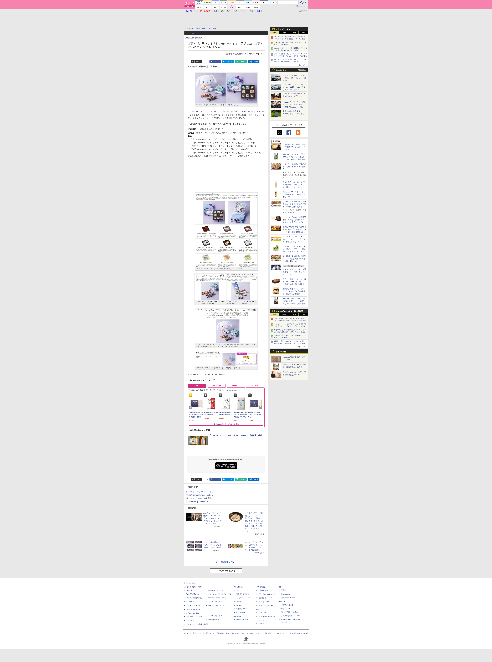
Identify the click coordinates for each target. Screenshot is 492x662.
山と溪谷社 (238, 605)
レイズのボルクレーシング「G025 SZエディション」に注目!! (294, 77)
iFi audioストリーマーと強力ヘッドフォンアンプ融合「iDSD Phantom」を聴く (294, 104)
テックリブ (260, 620)
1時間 (274, 33)
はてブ (230, 61)
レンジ (255, 386)
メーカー (243, 11)
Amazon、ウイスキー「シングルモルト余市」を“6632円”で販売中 (294, 194)
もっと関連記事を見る (225, 562)
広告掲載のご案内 (223, 633)
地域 (251, 11)
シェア (217, 61)
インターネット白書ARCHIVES (197, 624)
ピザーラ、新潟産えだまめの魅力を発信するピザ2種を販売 (294, 166)
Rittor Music (238, 587)
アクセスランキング (284, 29)
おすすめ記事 (281, 352)
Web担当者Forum (192, 594)
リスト (206, 61)
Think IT (189, 590)
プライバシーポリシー (254, 633)
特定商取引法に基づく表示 (299, 633)
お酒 (235, 11)
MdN (258, 609)
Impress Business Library (217, 598)
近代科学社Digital (242, 620)
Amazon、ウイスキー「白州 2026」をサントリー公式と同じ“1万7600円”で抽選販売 (294, 156)
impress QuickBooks (288, 598)
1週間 (294, 33)
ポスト (198, 61)
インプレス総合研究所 (194, 598)
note (242, 61)
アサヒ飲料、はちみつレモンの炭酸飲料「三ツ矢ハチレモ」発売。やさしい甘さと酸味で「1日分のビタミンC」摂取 (294, 187)
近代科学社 (238, 616)
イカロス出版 (260, 587)
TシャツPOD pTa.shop (289, 612)
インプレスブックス (215, 616)
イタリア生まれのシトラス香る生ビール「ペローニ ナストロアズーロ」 (294, 271)
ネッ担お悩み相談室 (193, 609)
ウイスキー (216, 386)
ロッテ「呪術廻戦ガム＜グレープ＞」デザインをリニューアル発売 (212, 544)
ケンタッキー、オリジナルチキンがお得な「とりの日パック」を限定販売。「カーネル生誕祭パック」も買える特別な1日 (290, 39)
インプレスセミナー (215, 602)
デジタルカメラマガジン (194, 616)
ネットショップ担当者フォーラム (219, 594)
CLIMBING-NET (241, 613)
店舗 (215, 11)
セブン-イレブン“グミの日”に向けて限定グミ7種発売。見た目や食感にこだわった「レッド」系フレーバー (290, 62)
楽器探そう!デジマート (244, 594)
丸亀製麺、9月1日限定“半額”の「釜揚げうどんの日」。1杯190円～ (294, 147)
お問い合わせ (209, 633)
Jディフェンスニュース (267, 594)
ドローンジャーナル (193, 605)
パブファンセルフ (287, 605)
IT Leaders (190, 602)
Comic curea (285, 594)
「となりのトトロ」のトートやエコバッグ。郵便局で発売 (235, 435)
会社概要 (268, 633)
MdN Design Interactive (267, 616)
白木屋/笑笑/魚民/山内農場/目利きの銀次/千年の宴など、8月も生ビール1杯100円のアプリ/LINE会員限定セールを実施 (294, 232)
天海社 (283, 590)
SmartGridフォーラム (215, 590)
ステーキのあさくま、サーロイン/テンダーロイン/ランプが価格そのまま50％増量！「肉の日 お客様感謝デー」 (290, 56)
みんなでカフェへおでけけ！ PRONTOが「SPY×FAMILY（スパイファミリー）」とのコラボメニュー (212, 518)
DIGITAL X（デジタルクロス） (218, 605)
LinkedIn (255, 61)
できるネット (191, 620)
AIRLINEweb (263, 590)
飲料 (228, 11)
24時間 (284, 33)
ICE (280, 587)
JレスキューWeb (264, 602)
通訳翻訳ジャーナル (266, 598)
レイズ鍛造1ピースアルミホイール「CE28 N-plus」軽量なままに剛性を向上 (294, 87)
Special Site (281, 70)
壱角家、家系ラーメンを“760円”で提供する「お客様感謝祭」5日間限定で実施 (294, 291)
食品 (222, 11)
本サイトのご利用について (193, 633)
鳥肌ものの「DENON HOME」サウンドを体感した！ (293, 113)
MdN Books (263, 613)
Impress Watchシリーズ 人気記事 (290, 311)
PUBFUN (282, 602)
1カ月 (303, 33)
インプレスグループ (280, 633)
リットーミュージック (244, 590)
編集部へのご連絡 (238, 633)
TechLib (261, 623)
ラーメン (235, 386)
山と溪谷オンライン (243, 609)
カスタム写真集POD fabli (290, 616)
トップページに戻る (226, 571)
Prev (191, 407)
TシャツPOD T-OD (243, 598)
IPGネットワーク (284, 609)
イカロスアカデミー (266, 605)
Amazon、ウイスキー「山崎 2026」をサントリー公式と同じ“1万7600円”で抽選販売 (294, 301)
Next (261, 407)
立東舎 (238, 602)
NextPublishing (213, 620)
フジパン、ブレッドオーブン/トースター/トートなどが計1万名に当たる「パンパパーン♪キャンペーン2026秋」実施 (294, 242)
